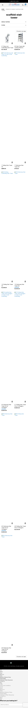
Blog (1, 682)
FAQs (1, 676)
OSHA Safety (3, 678)
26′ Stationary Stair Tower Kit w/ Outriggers (6, 528)
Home (2, 9)
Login (1, 684)
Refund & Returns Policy (5, 677)
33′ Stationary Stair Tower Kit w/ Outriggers (6, 649)
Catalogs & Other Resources (6, 680)
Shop (1, 673)
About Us (2, 674)
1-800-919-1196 (14, 1)
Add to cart (12, 43)
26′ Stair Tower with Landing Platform (19, 47)
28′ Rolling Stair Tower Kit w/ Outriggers (20, 527)
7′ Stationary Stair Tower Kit (18, 166)
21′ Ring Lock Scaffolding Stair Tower (7, 47)
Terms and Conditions (5, 685)
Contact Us (2, 681)
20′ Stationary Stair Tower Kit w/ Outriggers (6, 406)
